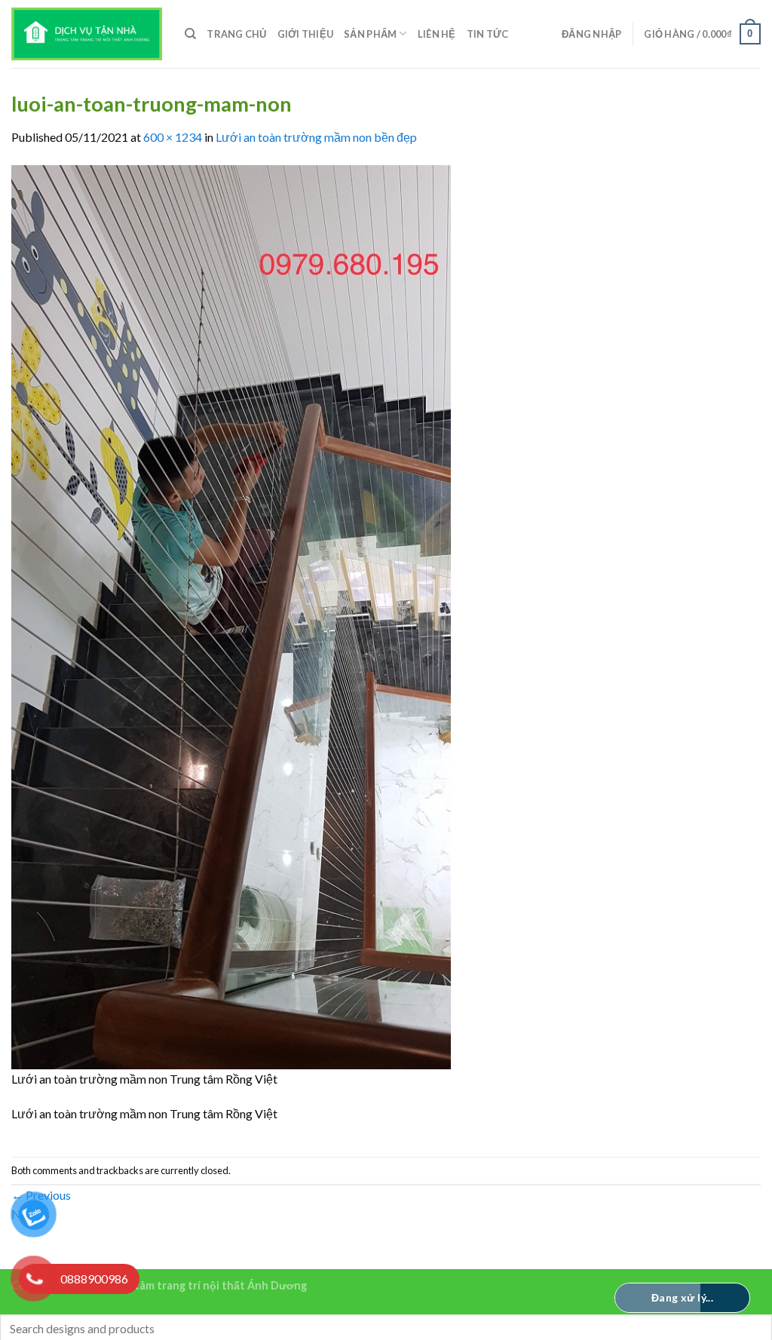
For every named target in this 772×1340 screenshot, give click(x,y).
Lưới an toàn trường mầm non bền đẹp (316, 137)
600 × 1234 (172, 137)
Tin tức (488, 34)
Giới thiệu (305, 34)
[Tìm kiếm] (190, 34)
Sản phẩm (370, 34)
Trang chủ (236, 34)
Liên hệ (437, 34)
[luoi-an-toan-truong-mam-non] (231, 615)
